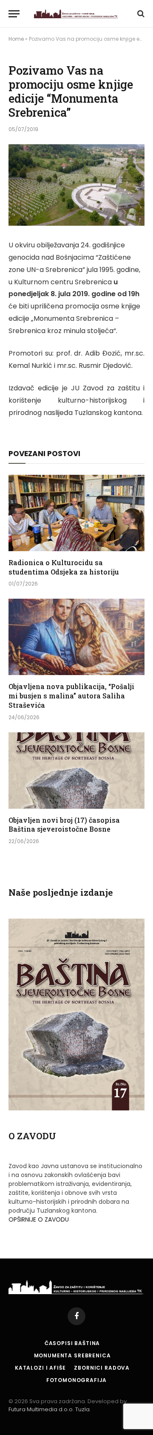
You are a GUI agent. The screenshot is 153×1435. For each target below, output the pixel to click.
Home (16, 38)
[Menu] (14, 13)
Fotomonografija (76, 1380)
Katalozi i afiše (40, 1367)
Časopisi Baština (72, 1343)
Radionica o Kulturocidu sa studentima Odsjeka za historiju (63, 567)
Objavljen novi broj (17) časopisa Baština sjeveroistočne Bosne (64, 825)
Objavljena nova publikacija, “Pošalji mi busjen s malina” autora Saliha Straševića (71, 695)
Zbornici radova (102, 1367)
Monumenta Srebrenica (72, 1355)
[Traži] (140, 13)
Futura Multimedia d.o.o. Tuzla (49, 1409)
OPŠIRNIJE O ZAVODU (38, 1219)
